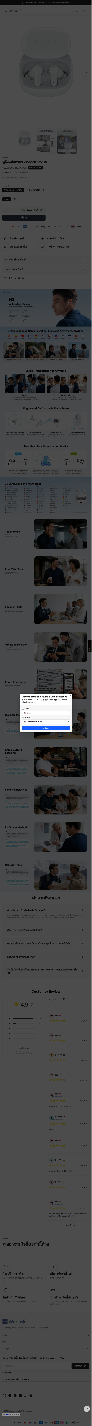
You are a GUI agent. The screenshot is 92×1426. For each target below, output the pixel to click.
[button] (11, 1414)
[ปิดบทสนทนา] (69, 695)
